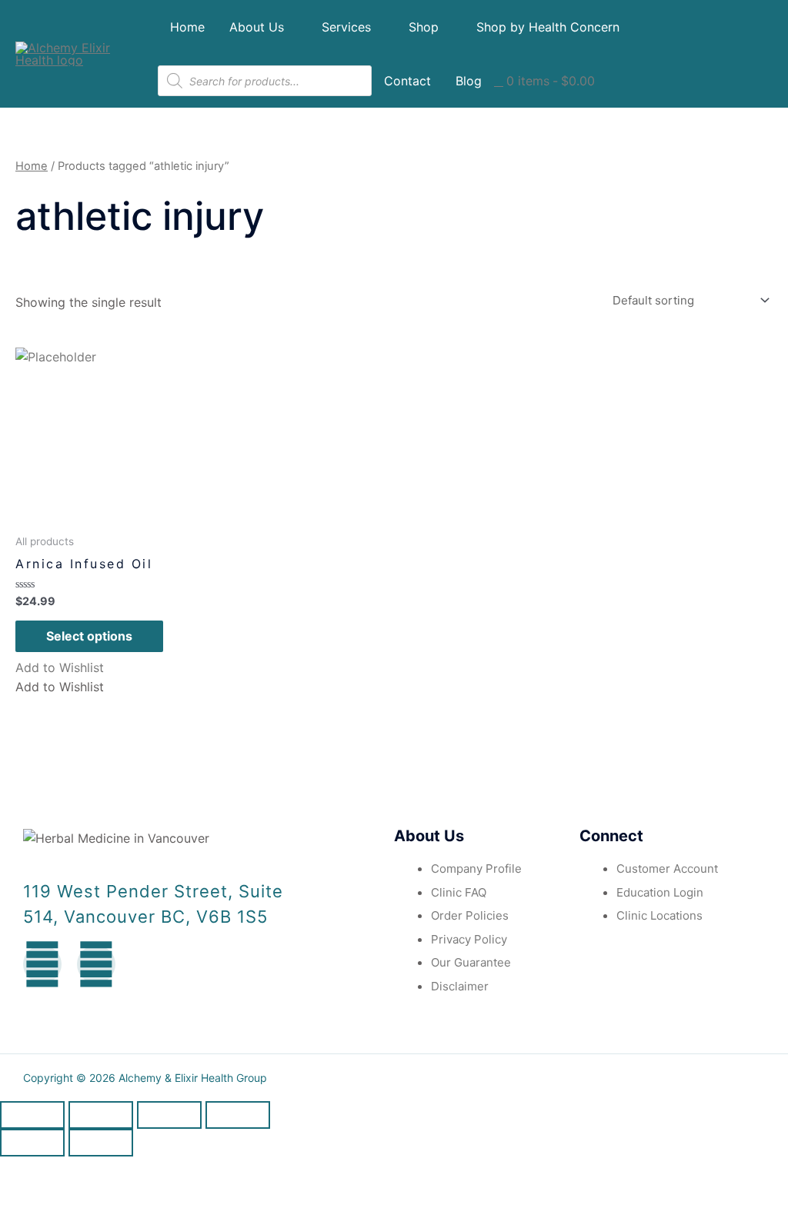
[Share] (100, 1115)
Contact (407, 80)
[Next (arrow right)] (100, 1142)
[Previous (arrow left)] (32, 1142)
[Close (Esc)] (32, 1115)
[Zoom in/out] (237, 1115)
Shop (424, 27)
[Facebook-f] (42, 964)
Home (187, 27)
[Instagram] (96, 964)
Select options (89, 636)
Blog (469, 80)
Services (346, 27)
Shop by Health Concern (547, 27)
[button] (59, 667)
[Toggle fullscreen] (169, 1115)
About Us (256, 27)
